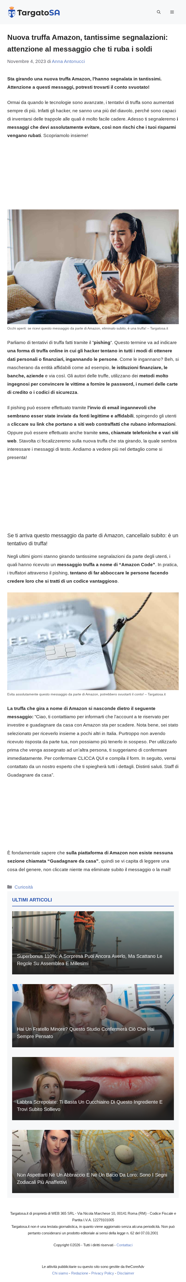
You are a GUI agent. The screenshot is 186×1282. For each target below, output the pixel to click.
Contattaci (124, 1245)
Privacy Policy (102, 1273)
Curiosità (24, 887)
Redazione (79, 1273)
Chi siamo (60, 1273)
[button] (158, 12)
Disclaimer (125, 1273)
